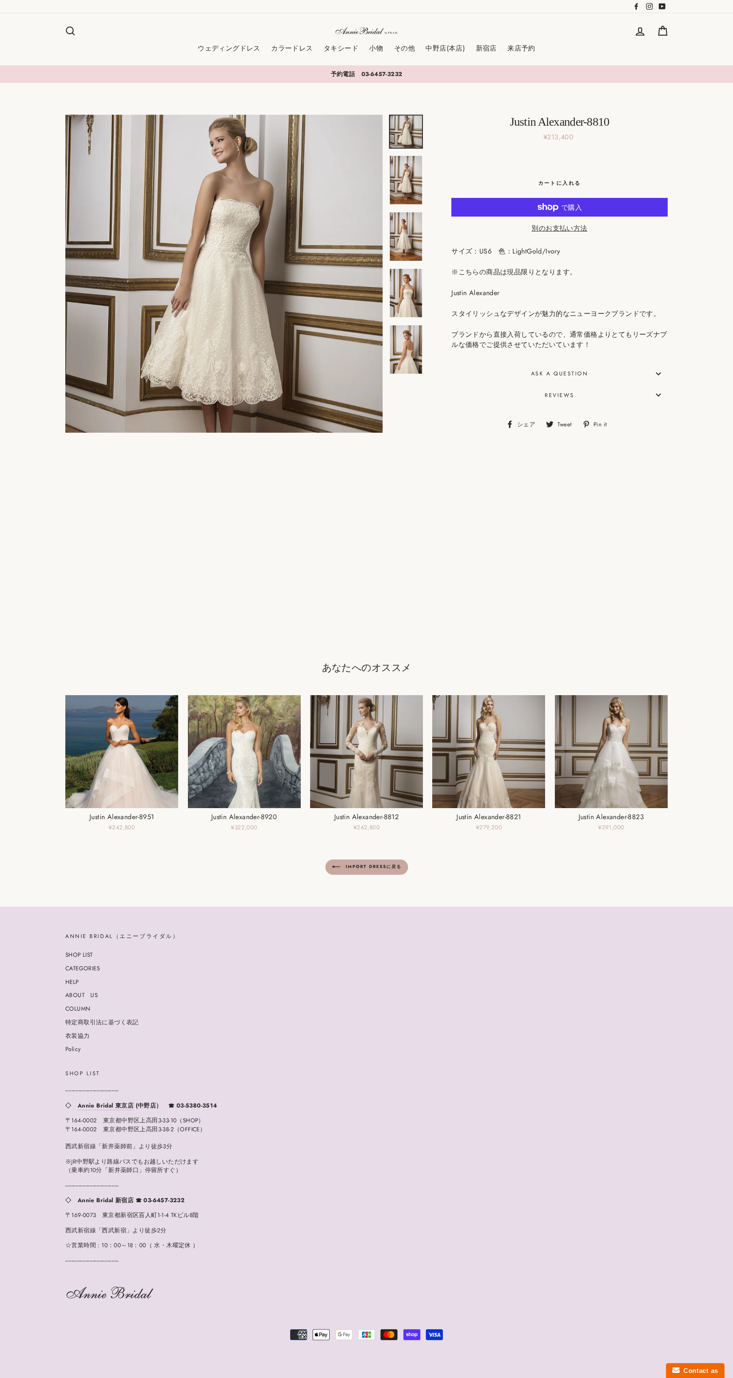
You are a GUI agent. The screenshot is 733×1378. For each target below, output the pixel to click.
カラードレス (292, 48)
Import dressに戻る (373, 866)
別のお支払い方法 (559, 228)
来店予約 (521, 48)
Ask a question (559, 373)
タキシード (341, 48)
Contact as (699, 1370)
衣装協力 (77, 1035)
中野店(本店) (445, 48)
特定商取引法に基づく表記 (102, 1022)
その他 (404, 48)
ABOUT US (81, 995)
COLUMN (77, 1008)
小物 (376, 48)
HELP (72, 982)
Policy (73, 1049)
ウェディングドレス (229, 48)
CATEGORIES (82, 968)
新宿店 (486, 48)
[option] (366, 74)
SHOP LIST (79, 954)
